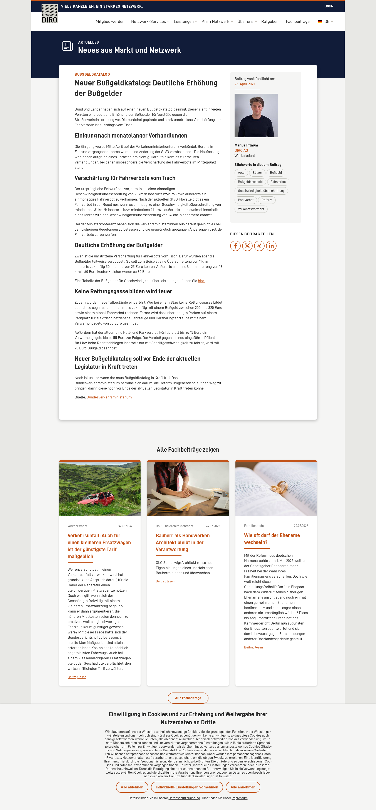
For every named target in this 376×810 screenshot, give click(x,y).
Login (328, 6)
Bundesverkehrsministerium (109, 397)
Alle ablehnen (132, 787)
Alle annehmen (243, 787)
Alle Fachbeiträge (188, 698)
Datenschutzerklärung (184, 798)
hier (201, 281)
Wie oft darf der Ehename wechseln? (272, 539)
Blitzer (257, 172)
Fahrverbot (278, 182)
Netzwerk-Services (148, 21)
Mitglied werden (110, 21)
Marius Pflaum (246, 145)
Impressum (240, 798)
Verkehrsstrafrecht (251, 209)
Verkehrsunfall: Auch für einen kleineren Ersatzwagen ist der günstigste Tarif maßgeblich (99, 546)
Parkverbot (245, 200)
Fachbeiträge (298, 21)
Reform (267, 200)
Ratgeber (269, 21)
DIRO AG (241, 150)
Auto (241, 172)
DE (326, 21)
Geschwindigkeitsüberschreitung (261, 190)
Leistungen (184, 21)
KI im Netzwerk (215, 21)
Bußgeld (276, 172)
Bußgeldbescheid (250, 182)
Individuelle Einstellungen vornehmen (187, 787)
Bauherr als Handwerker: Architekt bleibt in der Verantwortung (183, 542)
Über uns (245, 21)
